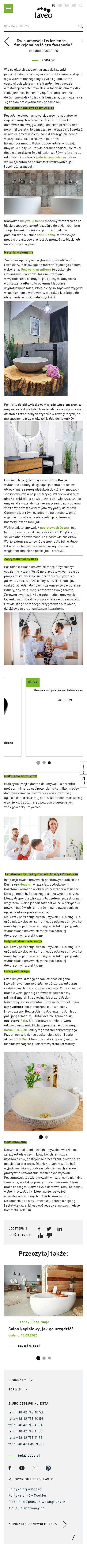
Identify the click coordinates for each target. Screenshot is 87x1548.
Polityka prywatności (25, 1489)
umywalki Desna (32, 221)
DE (74, 5)
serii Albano (46, 235)
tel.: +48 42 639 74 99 (26, 1444)
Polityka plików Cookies (27, 1495)
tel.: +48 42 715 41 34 (25, 1425)
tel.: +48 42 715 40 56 (25, 1419)
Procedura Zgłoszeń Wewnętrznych (36, 1502)
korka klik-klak (15, 1030)
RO (81, 5)
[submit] (81, 26)
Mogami (25, 884)
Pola (23, 1021)
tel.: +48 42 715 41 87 (25, 1438)
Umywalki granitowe (36, 269)
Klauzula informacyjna (26, 1508)
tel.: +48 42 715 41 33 (25, 1431)
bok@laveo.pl (29, 1456)
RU (67, 5)
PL (54, 5)
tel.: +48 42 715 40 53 (25, 1412)
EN (60, 5)
